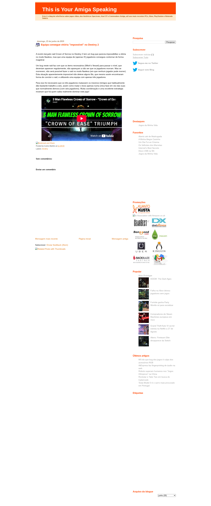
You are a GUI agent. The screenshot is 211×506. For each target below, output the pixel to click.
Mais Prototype (145, 275)
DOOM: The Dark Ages (160, 279)
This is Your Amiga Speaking (79, 9)
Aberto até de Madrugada (150, 136)
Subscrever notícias (142, 54)
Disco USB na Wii (146, 151)
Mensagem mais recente (46, 239)
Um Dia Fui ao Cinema (149, 142)
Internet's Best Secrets (149, 148)
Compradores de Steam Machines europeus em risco (161, 317)
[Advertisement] (105, 29)
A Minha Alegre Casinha (149, 139)
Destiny (45, 149)
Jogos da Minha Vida (148, 125)
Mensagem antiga (120, 239)
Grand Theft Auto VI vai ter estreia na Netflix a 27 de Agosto (162, 329)
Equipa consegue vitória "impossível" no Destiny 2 (70, 44)
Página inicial (85, 239)
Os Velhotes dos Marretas (150, 145)
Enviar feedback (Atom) (57, 245)
